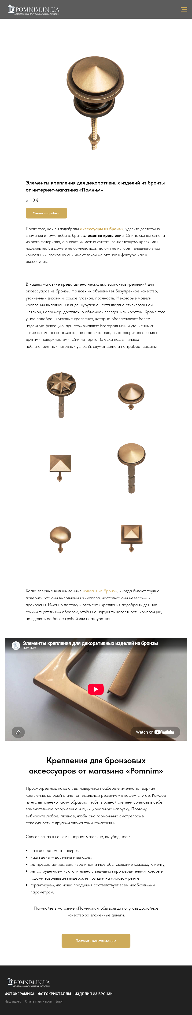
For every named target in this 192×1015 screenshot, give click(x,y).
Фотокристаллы (54, 994)
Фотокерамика (19, 994)
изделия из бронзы (100, 591)
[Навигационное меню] (184, 9)
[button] (46, 213)
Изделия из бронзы (93, 994)
